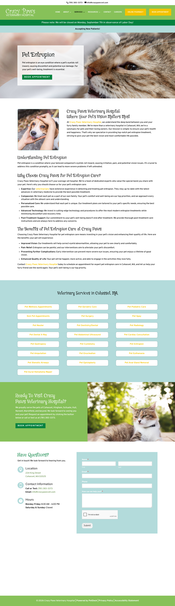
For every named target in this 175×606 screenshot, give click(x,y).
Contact (107, 12)
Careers (118, 12)
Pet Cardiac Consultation (136, 334)
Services (78, 12)
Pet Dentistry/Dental (87, 325)
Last (119, 467)
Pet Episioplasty (87, 362)
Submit (87, 525)
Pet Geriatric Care (87, 307)
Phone (84, 482)
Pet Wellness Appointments (38, 307)
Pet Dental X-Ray (38, 334)
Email (85, 472)
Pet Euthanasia (136, 353)
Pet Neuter (38, 325)
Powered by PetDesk (86, 600)
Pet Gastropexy (38, 344)
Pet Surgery (87, 316)
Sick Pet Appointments (38, 316)
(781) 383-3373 (75, 3)
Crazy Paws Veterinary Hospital (85, 122)
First (83, 467)
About (66, 12)
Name (85, 459)
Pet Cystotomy (87, 344)
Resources (93, 12)
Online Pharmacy (135, 12)
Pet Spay (136, 316)
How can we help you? (92, 491)
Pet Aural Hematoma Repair (38, 372)
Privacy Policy (106, 600)
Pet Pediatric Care (137, 307)
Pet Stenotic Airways (38, 362)
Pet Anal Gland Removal (137, 362)
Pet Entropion (137, 344)
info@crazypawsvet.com (43, 492)
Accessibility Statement (127, 600)
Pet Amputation (38, 353)
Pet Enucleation (87, 353)
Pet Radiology (137, 325)
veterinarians (42, 189)
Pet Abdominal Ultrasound (87, 334)
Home (57, 12)
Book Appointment (160, 12)
